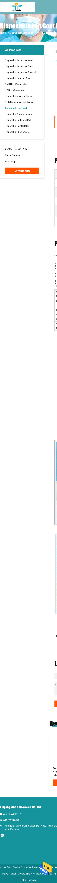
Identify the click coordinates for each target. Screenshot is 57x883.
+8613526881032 (26, 161)
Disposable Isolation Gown (18, 96)
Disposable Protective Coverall (20, 72)
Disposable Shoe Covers (17, 132)
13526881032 (28, 155)
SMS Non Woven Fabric (16, 84)
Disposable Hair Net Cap (17, 126)
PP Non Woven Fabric (15, 90)
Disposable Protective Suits (19, 66)
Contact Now (22, 170)
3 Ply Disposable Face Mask (19, 102)
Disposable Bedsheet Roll (18, 120)
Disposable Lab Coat (21, 32)
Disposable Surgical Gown (18, 78)
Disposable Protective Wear (19, 60)
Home (3, 32)
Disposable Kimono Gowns (18, 114)
